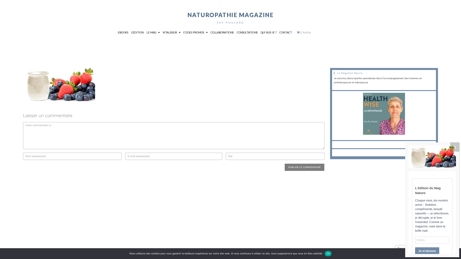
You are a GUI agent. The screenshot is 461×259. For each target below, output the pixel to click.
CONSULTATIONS (247, 32)
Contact (285, 32)
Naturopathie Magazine (230, 14)
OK (328, 253)
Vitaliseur (170, 32)
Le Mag (151, 32)
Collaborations (222, 32)
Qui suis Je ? (268, 32)
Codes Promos (193, 32)
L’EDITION (137, 32)
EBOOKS (123, 32)
